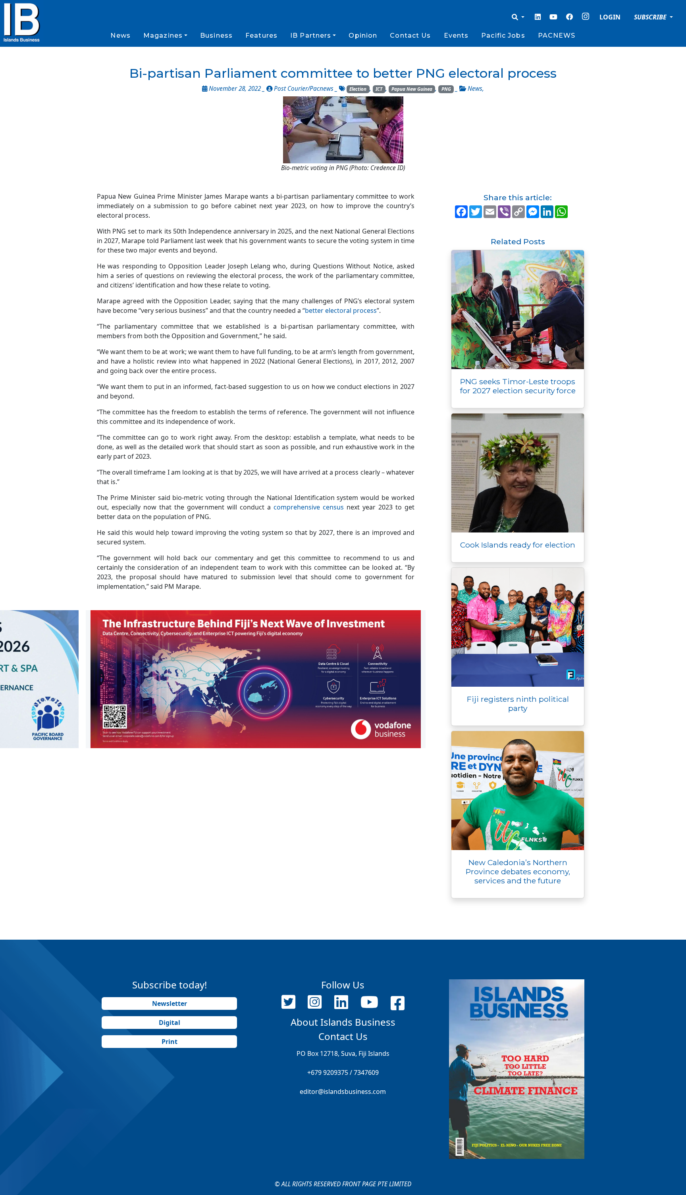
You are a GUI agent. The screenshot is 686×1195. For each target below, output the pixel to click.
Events (456, 35)
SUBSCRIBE (651, 17)
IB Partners (310, 35)
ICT (379, 89)
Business (216, 35)
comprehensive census (309, 507)
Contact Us (410, 35)
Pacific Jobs (503, 35)
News (120, 35)
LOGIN (609, 17)
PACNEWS (557, 35)
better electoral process (341, 310)
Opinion (363, 35)
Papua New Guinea (411, 89)
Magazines (163, 35)
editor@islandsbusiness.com (343, 1091)
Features (261, 35)
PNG (446, 89)
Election (357, 89)
